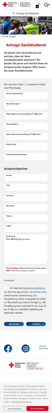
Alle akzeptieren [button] (37, 408)
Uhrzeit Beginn (12, 124)
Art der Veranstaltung (14, 93)
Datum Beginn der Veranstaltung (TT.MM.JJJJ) (24, 114)
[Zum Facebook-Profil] (8, 348)
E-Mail (9, 226)
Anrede (9, 175)
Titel (8, 185)
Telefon (9, 216)
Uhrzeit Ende (11, 144)
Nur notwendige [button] (14, 408)
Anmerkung (11, 236)
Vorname (10, 195)
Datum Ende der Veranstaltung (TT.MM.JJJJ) (23, 134)
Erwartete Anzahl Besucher (17, 154)
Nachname (10, 206)
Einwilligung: (9, 280)
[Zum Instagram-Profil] (26, 348)
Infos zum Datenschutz (43, 346)
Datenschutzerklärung (34, 288)
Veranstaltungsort (13, 104)
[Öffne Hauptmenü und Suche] (47, 5)
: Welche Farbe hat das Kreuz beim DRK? (26, 269)
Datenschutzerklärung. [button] (21, 402)
